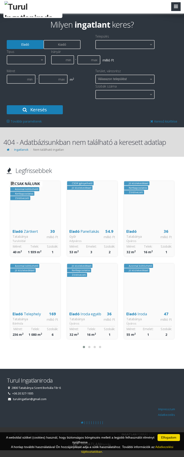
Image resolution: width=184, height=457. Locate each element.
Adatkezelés (166, 415)
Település (102, 36)
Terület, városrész (108, 71)
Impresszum (166, 409)
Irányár (56, 51)
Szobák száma (106, 86)
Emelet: (91, 246)
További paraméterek (26, 121)
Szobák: (52, 246)
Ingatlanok (21, 150)
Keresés (38, 110)
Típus (10, 51)
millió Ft (52, 237)
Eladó (25, 44)
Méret (11, 71)
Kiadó (62, 44)
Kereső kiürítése (165, 121)
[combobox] (125, 44)
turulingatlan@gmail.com (29, 399)
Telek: (34, 246)
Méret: (17, 246)
